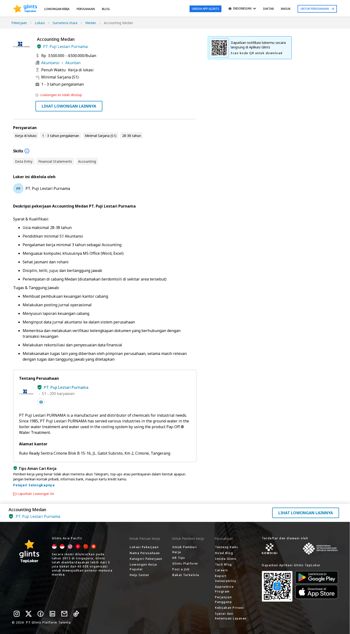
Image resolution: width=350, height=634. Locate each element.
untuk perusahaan (314, 9)
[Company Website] (41, 401)
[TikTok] (76, 613)
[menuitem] (242, 9)
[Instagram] (16, 613)
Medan (90, 23)
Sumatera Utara (65, 23)
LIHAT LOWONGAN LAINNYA (69, 106)
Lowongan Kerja (57, 9)
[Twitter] (28, 613)
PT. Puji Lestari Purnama (65, 46)
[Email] (64, 613)
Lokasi (40, 23)
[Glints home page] (25, 9)
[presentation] (25, 9)
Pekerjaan (19, 23)
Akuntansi (50, 62)
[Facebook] (40, 613)
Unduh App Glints (205, 9)
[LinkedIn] (52, 613)
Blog (106, 9)
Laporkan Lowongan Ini (35, 494)
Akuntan (72, 62)
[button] (39, 46)
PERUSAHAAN (86, 9)
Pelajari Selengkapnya (34, 485)
